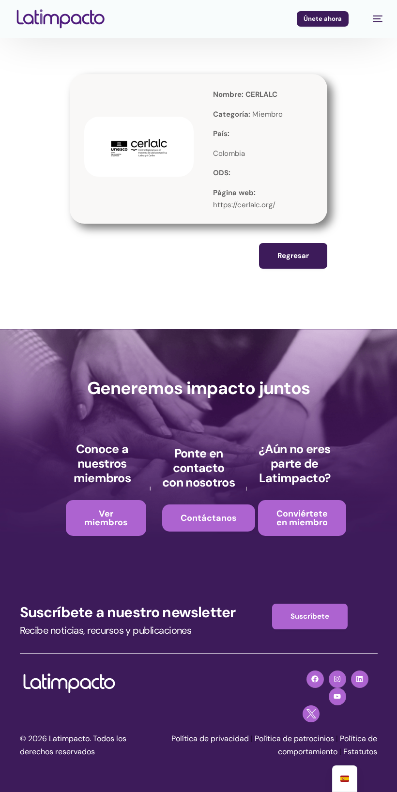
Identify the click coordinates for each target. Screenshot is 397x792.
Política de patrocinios (294, 738)
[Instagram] (337, 679)
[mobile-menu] (372, 19)
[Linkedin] (359, 679)
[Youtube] (337, 696)
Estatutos (360, 751)
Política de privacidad (210, 738)
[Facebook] (315, 679)
